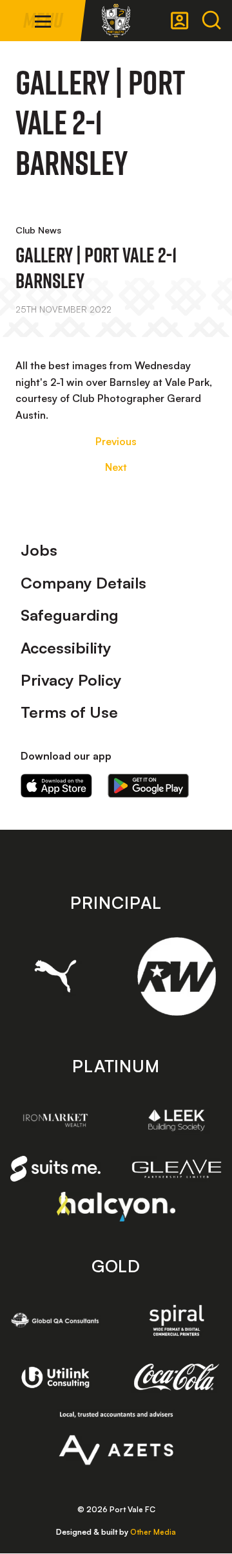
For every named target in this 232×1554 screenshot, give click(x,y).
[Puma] (55, 976)
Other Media (153, 1532)
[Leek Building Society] (176, 1120)
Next (116, 467)
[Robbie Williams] (176, 976)
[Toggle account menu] (180, 21)
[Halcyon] (116, 1206)
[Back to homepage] (116, 20)
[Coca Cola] (176, 1377)
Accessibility (66, 647)
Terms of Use (69, 712)
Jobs (39, 550)
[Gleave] (176, 1169)
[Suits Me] (55, 1169)
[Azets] (116, 1438)
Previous (116, 441)
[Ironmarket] (55, 1120)
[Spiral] (176, 1320)
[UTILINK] (55, 1377)
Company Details (83, 582)
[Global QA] (55, 1320)
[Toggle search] (211, 20)
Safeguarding (70, 615)
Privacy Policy (71, 680)
